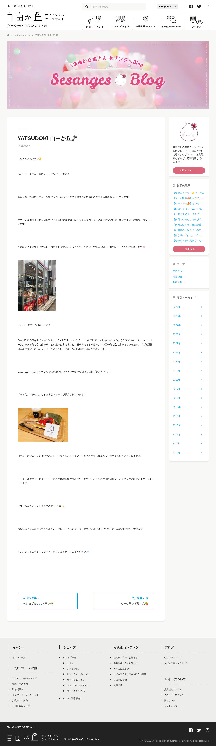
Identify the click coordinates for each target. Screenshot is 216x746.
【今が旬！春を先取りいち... (188, 240)
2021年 (177, 352)
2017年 (177, 389)
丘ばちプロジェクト (174, 663)
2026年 (177, 307)
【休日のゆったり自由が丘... (188, 219)
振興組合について (173, 689)
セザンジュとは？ (189, 170)
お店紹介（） (180, 281)
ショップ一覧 (69, 657)
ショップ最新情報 (71, 698)
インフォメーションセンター (26, 695)
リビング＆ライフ (76, 680)
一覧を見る (189, 249)
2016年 (177, 398)
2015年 (177, 407)
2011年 (176, 443)
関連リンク (169, 700)
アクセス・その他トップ (24, 678)
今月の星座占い (121, 669)
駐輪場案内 (17, 689)
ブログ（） (179, 271)
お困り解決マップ (21, 706)
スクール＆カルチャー (78, 685)
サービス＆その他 (76, 691)
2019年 (177, 370)
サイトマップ (170, 706)
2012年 (177, 434)
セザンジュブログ (22, 35)
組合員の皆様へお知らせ (126, 657)
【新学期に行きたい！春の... (188, 230)
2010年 (177, 452)
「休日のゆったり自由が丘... (188, 224)
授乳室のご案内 (20, 700)
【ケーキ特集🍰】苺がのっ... (188, 198)
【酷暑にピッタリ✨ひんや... (188, 192)
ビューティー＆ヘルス (78, 674)
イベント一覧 (18, 657)
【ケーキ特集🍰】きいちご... (188, 203)
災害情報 (118, 685)
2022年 (177, 343)
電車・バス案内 (20, 684)
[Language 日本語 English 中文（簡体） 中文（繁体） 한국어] (167, 6)
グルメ (70, 663)
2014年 (177, 416)
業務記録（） (180, 276)
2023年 (177, 334)
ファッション (73, 669)
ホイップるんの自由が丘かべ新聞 (130, 674)
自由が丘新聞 (120, 680)
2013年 (177, 425)
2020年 (177, 361)
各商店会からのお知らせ (126, 663)
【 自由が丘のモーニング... (187, 214)
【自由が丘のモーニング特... (188, 208)
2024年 (177, 325)
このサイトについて (174, 695)
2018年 (177, 379)
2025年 (177, 316)
